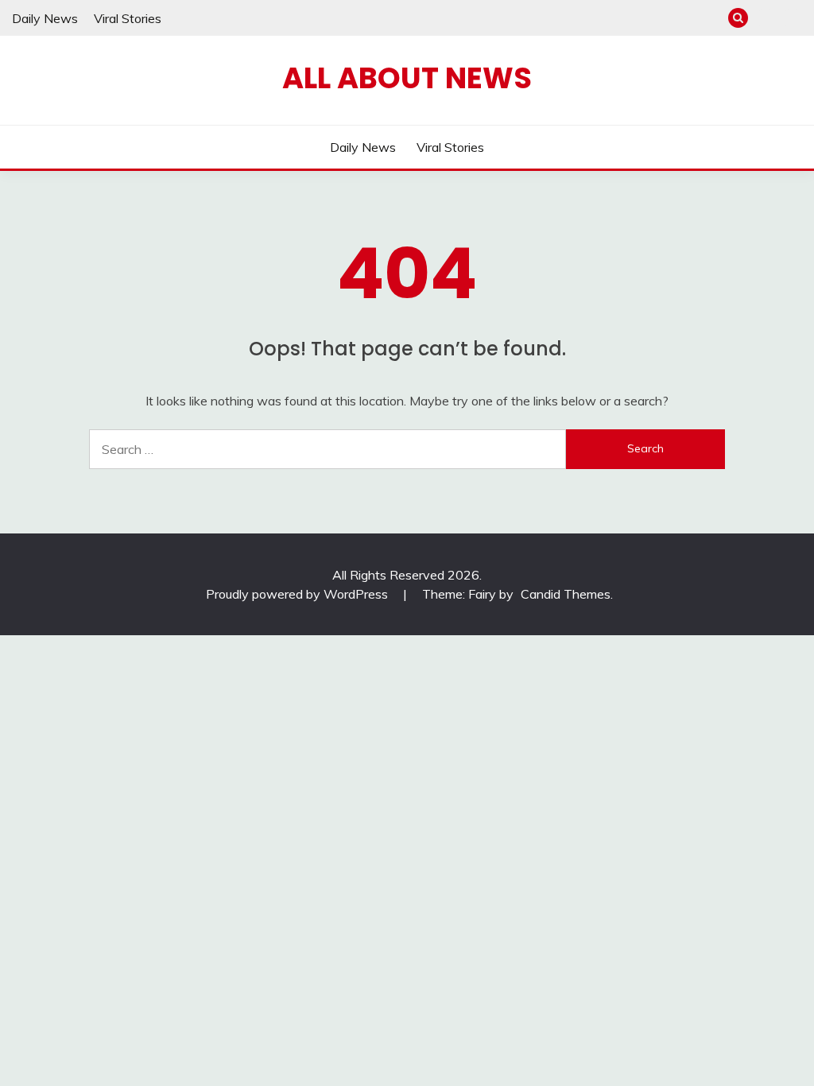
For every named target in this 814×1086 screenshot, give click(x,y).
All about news (407, 78)
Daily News (45, 18)
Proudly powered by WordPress (298, 594)
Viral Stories (127, 18)
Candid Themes (565, 594)
